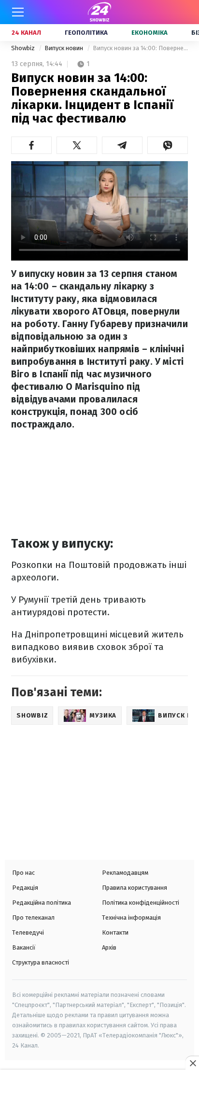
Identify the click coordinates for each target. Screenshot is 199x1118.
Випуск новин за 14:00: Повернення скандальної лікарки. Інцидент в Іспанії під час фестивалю (140, 48)
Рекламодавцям (125, 872)
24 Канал (26, 32)
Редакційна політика (41, 902)
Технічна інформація (131, 917)
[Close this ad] (192, 1063)
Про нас (23, 872)
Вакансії (24, 947)
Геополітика (86, 32)
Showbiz (23, 48)
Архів (109, 947)
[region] (99, 1095)
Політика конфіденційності (140, 902)
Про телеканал (33, 917)
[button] (31, 145)
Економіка (149, 32)
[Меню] (18, 12)
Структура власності (40, 962)
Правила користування (134, 887)
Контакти (115, 932)
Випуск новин (64, 48)
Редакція (25, 887)
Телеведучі (28, 932)
